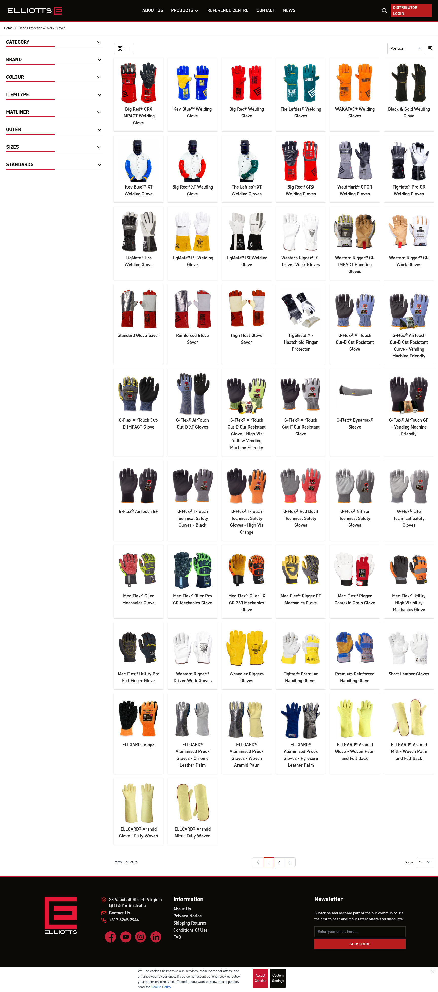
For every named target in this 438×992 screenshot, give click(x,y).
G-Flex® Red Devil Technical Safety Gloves (300, 518)
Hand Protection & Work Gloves (42, 28)
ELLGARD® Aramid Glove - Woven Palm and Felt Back (354, 751)
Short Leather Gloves (409, 674)
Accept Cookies (260, 978)
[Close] (433, 972)
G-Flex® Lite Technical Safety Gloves (409, 518)
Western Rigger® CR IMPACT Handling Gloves (355, 265)
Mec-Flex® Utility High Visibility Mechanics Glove (409, 603)
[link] (258, 862)
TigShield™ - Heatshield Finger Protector (301, 342)
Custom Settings (278, 978)
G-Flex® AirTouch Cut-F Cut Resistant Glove (301, 427)
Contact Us (119, 913)
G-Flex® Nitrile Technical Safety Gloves (354, 518)
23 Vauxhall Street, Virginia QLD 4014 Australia (135, 903)
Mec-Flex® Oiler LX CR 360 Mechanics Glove (246, 603)
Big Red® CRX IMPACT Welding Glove (138, 116)
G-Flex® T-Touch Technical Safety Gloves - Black (192, 518)
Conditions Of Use (190, 930)
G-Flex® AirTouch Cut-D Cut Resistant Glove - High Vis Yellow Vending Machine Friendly (247, 434)
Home (8, 28)
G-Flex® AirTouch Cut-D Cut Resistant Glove (355, 342)
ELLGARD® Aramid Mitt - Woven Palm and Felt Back (409, 751)
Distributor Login (405, 10)
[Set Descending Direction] (431, 48)
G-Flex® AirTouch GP (138, 512)
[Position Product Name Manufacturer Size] (406, 48)
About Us (182, 909)
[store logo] (35, 11)
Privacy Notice (187, 916)
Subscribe (360, 944)
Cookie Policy (161, 987)
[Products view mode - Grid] (120, 48)
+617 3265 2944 (124, 920)
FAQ (177, 937)
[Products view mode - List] (127, 48)
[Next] (290, 862)
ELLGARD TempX (138, 745)
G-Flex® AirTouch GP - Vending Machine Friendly (409, 427)
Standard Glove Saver (138, 335)
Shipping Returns (189, 923)
